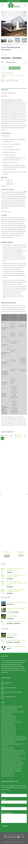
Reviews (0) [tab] (4, 96)
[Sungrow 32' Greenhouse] (21, 492)
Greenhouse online (6, 760)
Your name (3, 793)
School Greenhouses (7, 45)
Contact (16, 839)
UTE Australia (18, 768)
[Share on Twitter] (8, 80)
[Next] (24, 23)
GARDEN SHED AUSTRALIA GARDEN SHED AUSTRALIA (12, 745)
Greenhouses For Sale (16, 760)
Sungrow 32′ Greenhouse (21, 553)
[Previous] (3, 23)
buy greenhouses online (20, 736)
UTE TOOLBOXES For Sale (7, 776)
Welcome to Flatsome (11, 687)
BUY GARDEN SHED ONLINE (8, 731)
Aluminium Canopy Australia (17, 711)
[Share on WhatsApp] (2, 80)
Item (2, 62)
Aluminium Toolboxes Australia (8, 716)
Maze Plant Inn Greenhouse (17, 763)
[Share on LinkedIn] (16, 80)
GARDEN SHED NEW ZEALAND (9, 750)
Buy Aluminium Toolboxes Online (9, 729)
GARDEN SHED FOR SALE (8, 748)
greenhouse (4, 753)
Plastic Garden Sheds (16, 766)
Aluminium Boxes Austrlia (16, 706)
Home (3, 43)
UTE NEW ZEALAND (6, 771)
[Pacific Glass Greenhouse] (7, 492)
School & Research (19, 43)
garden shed (23, 739)
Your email (3, 799)
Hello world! (8, 682)
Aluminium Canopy (6, 711)
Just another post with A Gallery (13, 692)
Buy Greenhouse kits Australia (8, 734)
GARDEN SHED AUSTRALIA (8, 741)
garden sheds (21, 750)
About (11, 839)
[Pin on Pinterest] (14, 80)
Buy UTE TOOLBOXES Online (8, 739)
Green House (11, 753)
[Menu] (2, 5)
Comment (7, 684)
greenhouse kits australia (7, 758)
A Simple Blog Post (10, 696)
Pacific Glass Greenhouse (7, 553)
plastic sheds (4, 768)
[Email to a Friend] (11, 80)
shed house (11, 768)
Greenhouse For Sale (6, 755)
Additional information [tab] (8, 93)
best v (20, 721)
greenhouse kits (15, 755)
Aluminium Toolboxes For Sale (8, 719)
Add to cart (14, 68)
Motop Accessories (6, 766)
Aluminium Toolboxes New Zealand (9, 721)
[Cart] (25, 5)
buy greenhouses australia (7, 736)
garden (17, 739)
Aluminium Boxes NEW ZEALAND (9, 709)
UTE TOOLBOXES (17, 771)
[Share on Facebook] (5, 80)
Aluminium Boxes (5, 706)
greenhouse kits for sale (19, 758)
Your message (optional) (7, 812)
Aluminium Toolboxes (6, 714)
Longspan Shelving (6, 763)
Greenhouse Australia (20, 753)
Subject (3, 806)
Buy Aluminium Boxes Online (8, 724)
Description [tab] (4, 89)
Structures (9, 43)
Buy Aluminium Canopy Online (8, 726)
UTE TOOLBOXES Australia (8, 773)
